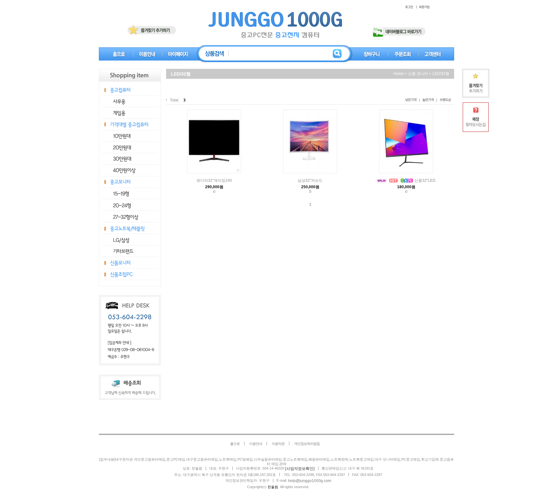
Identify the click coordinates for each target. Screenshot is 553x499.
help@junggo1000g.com (309, 481)
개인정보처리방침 (307, 444)
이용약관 (278, 444)
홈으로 (235, 444)
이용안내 (255, 444)
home (398, 73)
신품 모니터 (418, 73)
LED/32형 (440, 73)
